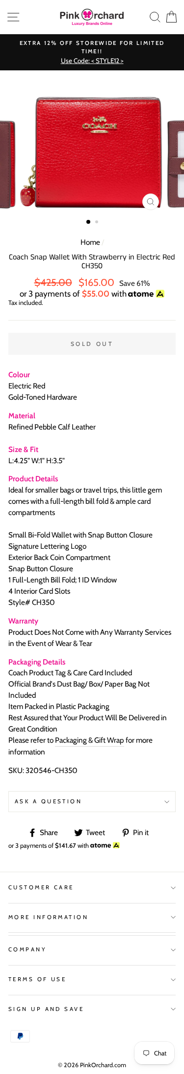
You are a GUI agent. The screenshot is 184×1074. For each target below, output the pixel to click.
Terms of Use (37, 979)
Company (27, 949)
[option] (92, 52)
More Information (48, 917)
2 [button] (97, 222)
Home (90, 242)
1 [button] (88, 222)
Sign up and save (46, 1009)
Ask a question (48, 801)
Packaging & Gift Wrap (89, 740)
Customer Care (41, 887)
